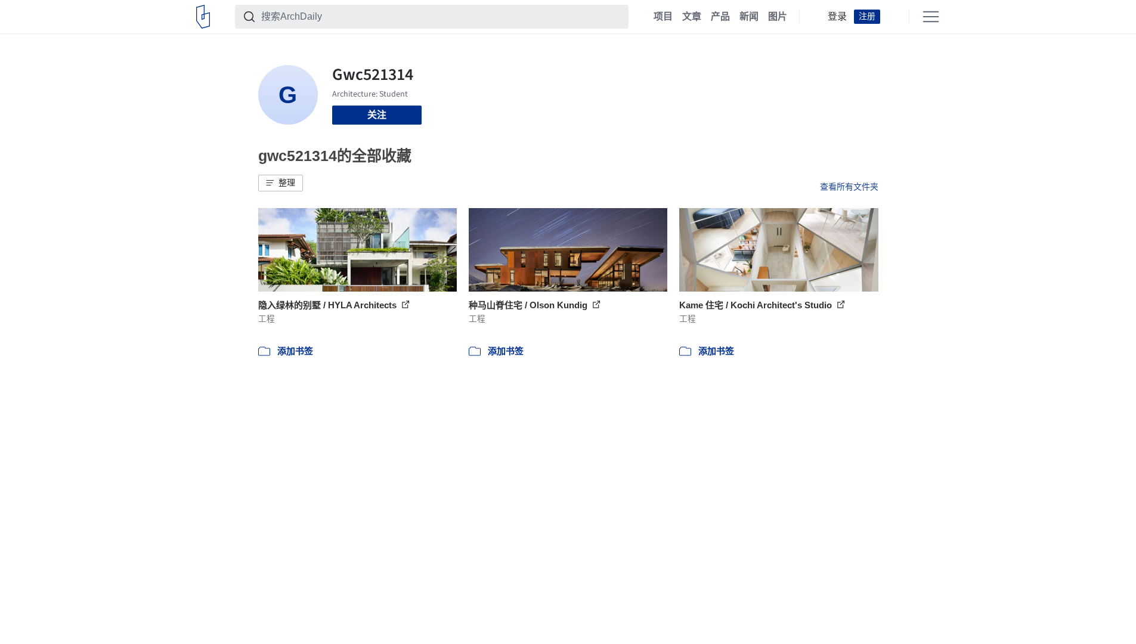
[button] (280, 183)
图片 (777, 16)
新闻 (749, 16)
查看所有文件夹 (849, 186)
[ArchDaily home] (203, 17)
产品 (720, 16)
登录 (837, 16)
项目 (663, 16)
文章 (691, 16)
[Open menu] (930, 16)
